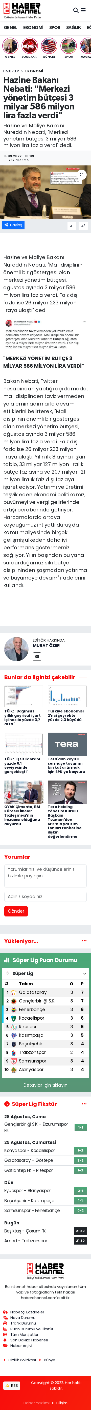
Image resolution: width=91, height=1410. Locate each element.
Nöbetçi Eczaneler (27, 1312)
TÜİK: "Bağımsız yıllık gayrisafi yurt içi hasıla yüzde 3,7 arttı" (22, 717)
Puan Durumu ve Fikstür (31, 1329)
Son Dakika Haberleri (29, 1340)
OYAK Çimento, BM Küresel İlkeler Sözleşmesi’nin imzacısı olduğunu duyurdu (22, 815)
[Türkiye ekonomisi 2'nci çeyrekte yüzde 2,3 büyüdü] (67, 696)
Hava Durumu (22, 1317)
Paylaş (16, 224)
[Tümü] (84, 941)
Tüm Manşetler (24, 1334)
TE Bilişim (59, 1402)
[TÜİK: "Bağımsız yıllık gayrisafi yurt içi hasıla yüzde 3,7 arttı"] (23, 696)
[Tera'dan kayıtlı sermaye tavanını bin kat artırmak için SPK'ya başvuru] (67, 744)
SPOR (54, 27)
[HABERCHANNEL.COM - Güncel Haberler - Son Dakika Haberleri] (22, 10)
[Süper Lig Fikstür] (84, 1104)
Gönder (16, 911)
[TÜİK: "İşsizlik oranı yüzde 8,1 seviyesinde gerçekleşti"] (23, 744)
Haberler (11, 71)
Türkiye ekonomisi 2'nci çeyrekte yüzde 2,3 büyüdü (66, 715)
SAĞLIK (73, 27)
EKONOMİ (33, 27)
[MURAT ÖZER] (16, 649)
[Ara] (76, 11)
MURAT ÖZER (46, 645)
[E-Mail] (37, 656)
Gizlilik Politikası (22, 1360)
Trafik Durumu (23, 1323)
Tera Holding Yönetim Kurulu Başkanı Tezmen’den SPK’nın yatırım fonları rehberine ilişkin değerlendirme (65, 821)
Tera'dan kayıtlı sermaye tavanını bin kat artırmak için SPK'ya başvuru (66, 765)
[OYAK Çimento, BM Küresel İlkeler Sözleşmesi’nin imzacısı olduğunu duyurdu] (23, 792)
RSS (14, 1385)
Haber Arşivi (21, 1345)
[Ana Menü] (83, 11)
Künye (49, 1360)
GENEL (10, 27)
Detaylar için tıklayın (45, 1085)
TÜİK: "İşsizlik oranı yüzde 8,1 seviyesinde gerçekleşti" (22, 765)
